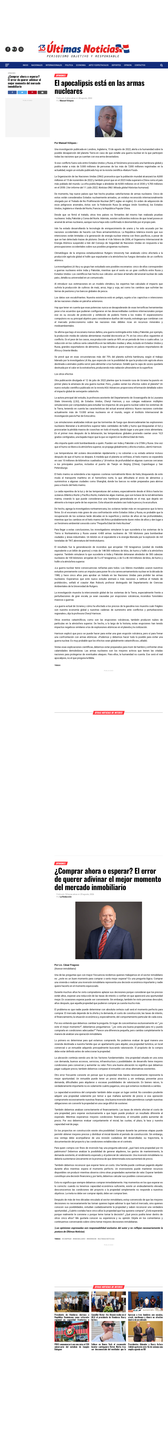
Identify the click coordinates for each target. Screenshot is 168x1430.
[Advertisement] (84, 18)
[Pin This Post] (32, 92)
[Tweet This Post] (22, 92)
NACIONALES (37, 65)
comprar (67, 1239)
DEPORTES (116, 65)
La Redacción (66, 897)
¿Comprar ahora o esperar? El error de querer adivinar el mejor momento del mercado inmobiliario (24, 81)
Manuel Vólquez (67, 101)
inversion (92, 1239)
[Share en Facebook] (12, 92)
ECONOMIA (81, 65)
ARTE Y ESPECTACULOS (99, 65)
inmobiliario (79, 1239)
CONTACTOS (140, 65)
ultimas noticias (106, 1239)
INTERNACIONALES (54, 65)
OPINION (128, 65)
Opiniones (11, 73)
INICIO (25, 65)
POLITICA (69, 65)
